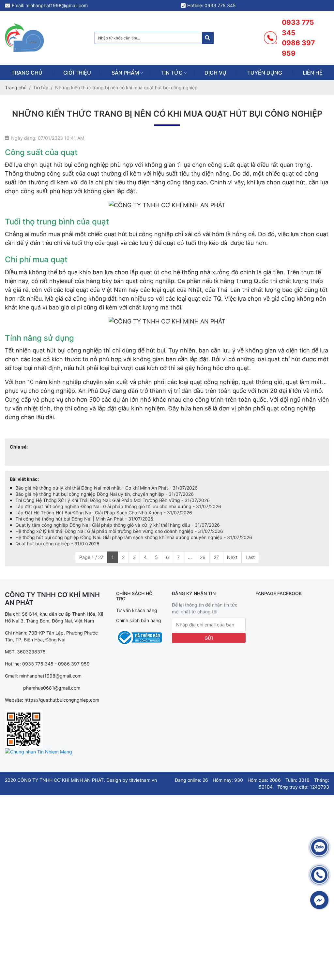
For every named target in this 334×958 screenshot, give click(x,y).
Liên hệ (313, 72)
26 (202, 557)
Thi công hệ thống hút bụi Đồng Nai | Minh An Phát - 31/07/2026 (84, 519)
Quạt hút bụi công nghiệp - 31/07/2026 (57, 543)
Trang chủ (26, 72)
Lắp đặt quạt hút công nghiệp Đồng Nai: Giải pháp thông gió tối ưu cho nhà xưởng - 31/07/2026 (118, 506)
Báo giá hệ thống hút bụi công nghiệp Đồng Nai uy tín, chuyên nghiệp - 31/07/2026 (104, 494)
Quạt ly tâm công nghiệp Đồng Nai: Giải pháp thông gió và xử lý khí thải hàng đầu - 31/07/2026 (117, 525)
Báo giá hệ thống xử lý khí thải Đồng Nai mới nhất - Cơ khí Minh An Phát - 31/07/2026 (106, 488)
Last (250, 557)
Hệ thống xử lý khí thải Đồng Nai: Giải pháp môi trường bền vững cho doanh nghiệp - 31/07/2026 (119, 531)
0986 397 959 (298, 48)
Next (232, 557)
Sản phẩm (125, 72)
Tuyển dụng (264, 72)
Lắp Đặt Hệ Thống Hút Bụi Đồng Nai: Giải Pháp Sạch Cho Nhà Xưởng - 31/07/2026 (103, 512)
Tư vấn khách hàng (136, 610)
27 (216, 557)
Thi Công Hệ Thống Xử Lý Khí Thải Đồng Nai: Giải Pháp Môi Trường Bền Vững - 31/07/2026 (112, 500)
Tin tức (172, 72)
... (190, 557)
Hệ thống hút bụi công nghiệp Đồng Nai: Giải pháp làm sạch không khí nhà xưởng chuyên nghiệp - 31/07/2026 (133, 537)
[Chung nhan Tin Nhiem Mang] (38, 751)
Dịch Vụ (215, 72)
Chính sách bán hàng (138, 620)
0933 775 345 (298, 27)
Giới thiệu (77, 72)
